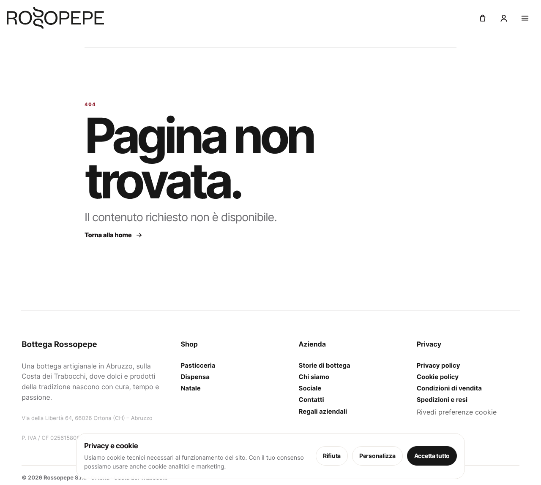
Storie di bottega (324, 365)
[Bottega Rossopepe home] (55, 18)
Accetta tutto (432, 455)
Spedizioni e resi (442, 400)
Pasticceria (198, 365)
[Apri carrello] (482, 18)
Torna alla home (108, 235)
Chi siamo (314, 377)
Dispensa (195, 377)
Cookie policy (438, 377)
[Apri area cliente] (504, 18)
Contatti (311, 400)
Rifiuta (332, 455)
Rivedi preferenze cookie (457, 412)
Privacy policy (438, 365)
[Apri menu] (525, 18)
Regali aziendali (323, 411)
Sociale (310, 389)
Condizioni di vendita (449, 389)
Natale (191, 389)
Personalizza (377, 455)
